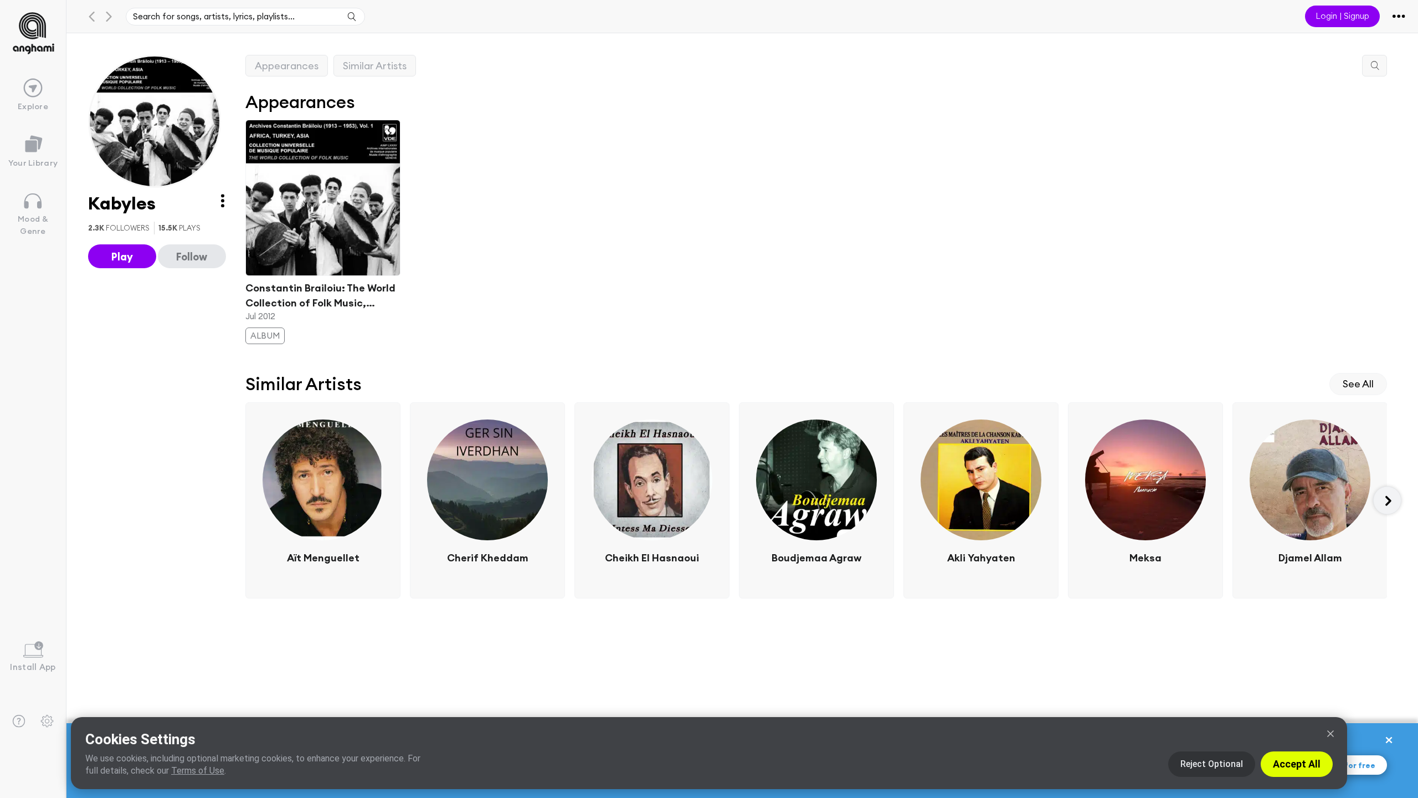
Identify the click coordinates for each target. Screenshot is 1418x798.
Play (122, 256)
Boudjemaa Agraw (816, 557)
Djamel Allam (1310, 557)
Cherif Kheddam (487, 557)
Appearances (286, 65)
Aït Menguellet (322, 557)
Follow (191, 256)
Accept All (1297, 764)
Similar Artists (375, 65)
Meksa (1145, 557)
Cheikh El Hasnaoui (652, 557)
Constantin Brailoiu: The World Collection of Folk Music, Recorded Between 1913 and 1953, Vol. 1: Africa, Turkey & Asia (320, 296)
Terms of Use (197, 770)
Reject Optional (1211, 764)
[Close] (1330, 733)
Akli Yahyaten (981, 557)
